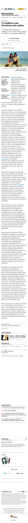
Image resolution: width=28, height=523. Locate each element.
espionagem (5, 159)
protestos (14, 95)
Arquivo (3, 454)
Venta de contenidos (10, 508)
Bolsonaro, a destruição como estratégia (14, 407)
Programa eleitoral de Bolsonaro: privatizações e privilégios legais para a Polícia (13, 419)
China (25, 17)
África (10, 17)
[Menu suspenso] (2, 9)
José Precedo (12, 339)
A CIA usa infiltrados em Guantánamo (5, 90)
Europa (14, 17)
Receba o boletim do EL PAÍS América (11, 325)
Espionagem (17, 346)
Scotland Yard (4, 346)
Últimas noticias (5, 405)
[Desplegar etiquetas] (26, 346)
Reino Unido (4, 21)
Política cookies (22, 508)
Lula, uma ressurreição (10, 410)
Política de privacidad (8, 510)
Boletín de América (6, 442)
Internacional (7, 14)
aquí (22, 355)
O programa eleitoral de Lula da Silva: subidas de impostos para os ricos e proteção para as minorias (13, 415)
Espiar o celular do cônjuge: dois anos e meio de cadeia (5, 97)
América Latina (5, 17)
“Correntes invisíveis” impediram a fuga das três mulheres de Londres (4, 82)
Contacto (4, 508)
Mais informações (4, 352)
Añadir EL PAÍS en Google (8, 47)
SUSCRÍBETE (20, 9)
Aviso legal (17, 508)
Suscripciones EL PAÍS (19, 510)
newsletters (4, 438)
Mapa (14, 510)
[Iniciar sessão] (25, 9)
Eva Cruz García (14, 38)
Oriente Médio (20, 17)
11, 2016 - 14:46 (15, 40)
